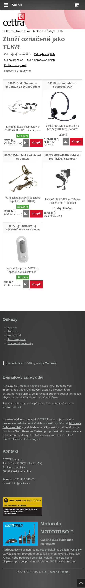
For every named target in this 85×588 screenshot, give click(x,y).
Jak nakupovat (17, 339)
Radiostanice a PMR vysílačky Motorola (31, 363)
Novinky (12, 327)
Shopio (64, 571)
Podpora (13, 331)
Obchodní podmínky (20, 343)
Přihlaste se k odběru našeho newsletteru (28, 385)
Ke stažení (14, 335)
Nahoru (81, 581)
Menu (16, 5)
